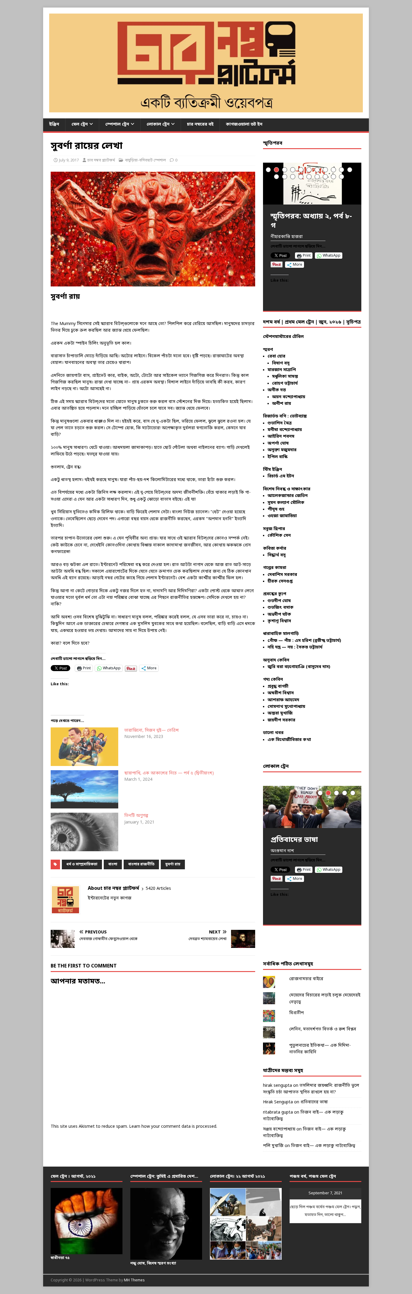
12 (276, 176)
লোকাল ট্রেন (158, 124)
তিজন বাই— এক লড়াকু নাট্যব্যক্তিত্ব (323, 1146)
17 (317, 176)
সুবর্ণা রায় (172, 864)
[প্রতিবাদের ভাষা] (312, 807)
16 (309, 176)
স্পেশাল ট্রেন (117, 124)
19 (333, 176)
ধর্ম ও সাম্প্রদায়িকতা (81, 864)
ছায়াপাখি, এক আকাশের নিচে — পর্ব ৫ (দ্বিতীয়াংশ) (169, 773)
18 (325, 176)
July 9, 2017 (69, 160)
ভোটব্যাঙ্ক (298, 416)
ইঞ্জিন (54, 124)
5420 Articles (158, 889)
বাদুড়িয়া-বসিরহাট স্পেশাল (145, 160)
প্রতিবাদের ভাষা (314, 1102)
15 (300, 176)
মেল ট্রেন (79, 124)
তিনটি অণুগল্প (136, 816)
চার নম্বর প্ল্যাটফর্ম (101, 160)
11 (349, 169)
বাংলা (112, 864)
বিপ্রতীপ (296, 1013)
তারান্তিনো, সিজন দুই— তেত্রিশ (151, 730)
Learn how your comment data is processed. (173, 1127)
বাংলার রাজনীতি (141, 864)
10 (341, 169)
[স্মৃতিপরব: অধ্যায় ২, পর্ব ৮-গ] (312, 184)
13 (284, 176)
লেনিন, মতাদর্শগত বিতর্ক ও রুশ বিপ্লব (322, 1029)
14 (292, 176)
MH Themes (134, 1280)
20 (341, 176)
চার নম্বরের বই (200, 124)
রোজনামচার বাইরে (306, 979)
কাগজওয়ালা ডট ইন (244, 124)
